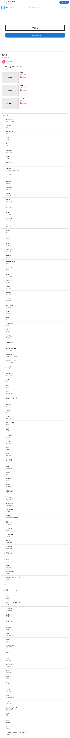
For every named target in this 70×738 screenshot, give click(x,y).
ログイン (64, 7)
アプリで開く (64, 2)
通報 (20, 66)
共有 (13, 66)
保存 (6, 66)
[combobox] (38, 7)
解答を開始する (36, 35)
